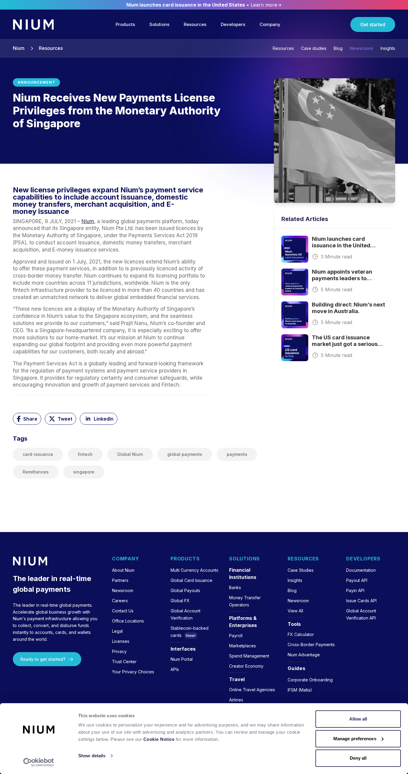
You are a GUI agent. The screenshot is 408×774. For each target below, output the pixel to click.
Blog (338, 48)
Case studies (313, 48)
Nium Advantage (304, 654)
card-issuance (38, 454)
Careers (120, 600)
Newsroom (361, 48)
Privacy (119, 651)
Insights (388, 48)
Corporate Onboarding (310, 679)
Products (125, 24)
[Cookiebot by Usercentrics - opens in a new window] (39, 762)
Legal (117, 631)
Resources (195, 24)
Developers (233, 24)
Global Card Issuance (191, 580)
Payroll (236, 635)
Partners (120, 580)
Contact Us (123, 610)
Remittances (36, 471)
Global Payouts (185, 590)
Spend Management (249, 655)
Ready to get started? (42, 659)
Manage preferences (354, 738)
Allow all (358, 718)
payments (237, 454)
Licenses (120, 641)
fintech (85, 454)
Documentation (361, 570)
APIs (175, 669)
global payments (184, 454)
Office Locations (128, 620)
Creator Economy (246, 666)
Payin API (355, 590)
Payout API (356, 580)
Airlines (236, 699)
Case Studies (301, 570)
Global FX (180, 600)
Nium (18, 48)
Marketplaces (242, 645)
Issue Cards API (361, 600)
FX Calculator (301, 634)
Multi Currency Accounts (194, 570)
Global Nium (130, 454)
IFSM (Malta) (300, 689)
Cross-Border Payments (311, 644)
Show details (91, 755)
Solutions (159, 24)
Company (270, 24)
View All (295, 610)
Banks (235, 587)
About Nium (123, 570)
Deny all (358, 758)
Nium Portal (182, 659)
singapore (83, 471)
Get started (372, 24)
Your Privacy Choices (133, 671)
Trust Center (124, 661)
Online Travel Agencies (252, 689)
